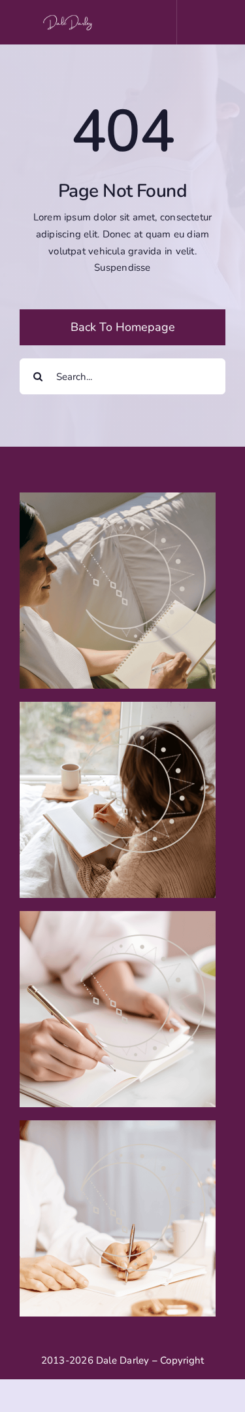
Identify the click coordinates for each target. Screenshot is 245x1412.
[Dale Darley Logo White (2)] (69, 17)
